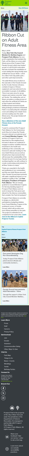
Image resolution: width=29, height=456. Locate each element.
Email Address (5, 114)
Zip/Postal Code (5, 121)
